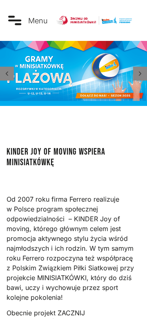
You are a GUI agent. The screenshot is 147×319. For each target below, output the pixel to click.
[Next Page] (140, 74)
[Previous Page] (7, 74)
